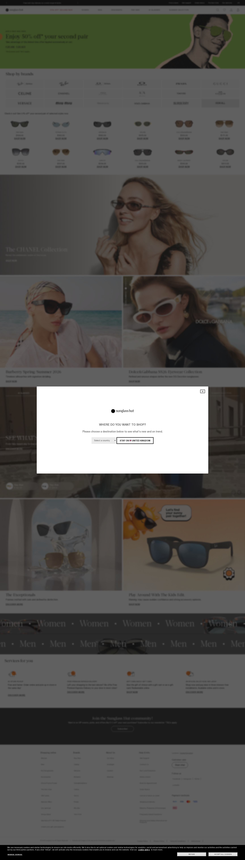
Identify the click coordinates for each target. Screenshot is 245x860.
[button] (202, 391)
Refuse (192, 854)
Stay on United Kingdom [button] (135, 440)
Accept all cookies (223, 854)
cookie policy (144, 850)
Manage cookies (15, 854)
